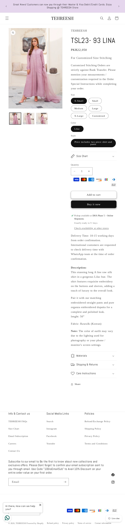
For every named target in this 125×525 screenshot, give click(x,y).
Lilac (77, 128)
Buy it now (93, 204)
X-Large (79, 116)
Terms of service (84, 523)
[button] (7, 18)
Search (50, 421)
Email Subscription (18, 436)
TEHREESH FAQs (17, 421)
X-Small (78, 100)
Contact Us (14, 451)
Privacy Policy (92, 436)
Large (95, 108)
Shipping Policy (93, 428)
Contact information (103, 523)
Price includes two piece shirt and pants (93, 143)
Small (95, 100)
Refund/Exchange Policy (98, 421)
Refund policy (53, 523)
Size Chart (13, 428)
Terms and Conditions (96, 443)
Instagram (51, 428)
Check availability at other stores (91, 228)
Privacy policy (68, 523)
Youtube (50, 443)
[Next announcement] (118, 6)
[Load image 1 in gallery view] (15, 118)
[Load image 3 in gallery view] (42, 118)
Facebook (51, 436)
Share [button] (77, 384)
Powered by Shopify (35, 523)
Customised (98, 116)
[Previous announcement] (6, 6)
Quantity (75, 165)
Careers (12, 443)
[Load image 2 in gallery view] (28, 118)
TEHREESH (21, 523)
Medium (78, 108)
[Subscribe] (65, 482)
